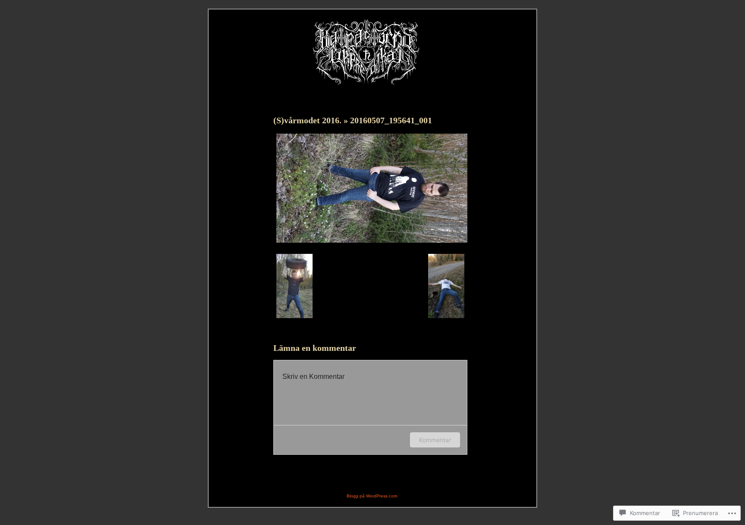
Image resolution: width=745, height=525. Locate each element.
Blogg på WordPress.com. (372, 496)
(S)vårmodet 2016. (308, 120)
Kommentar (435, 440)
